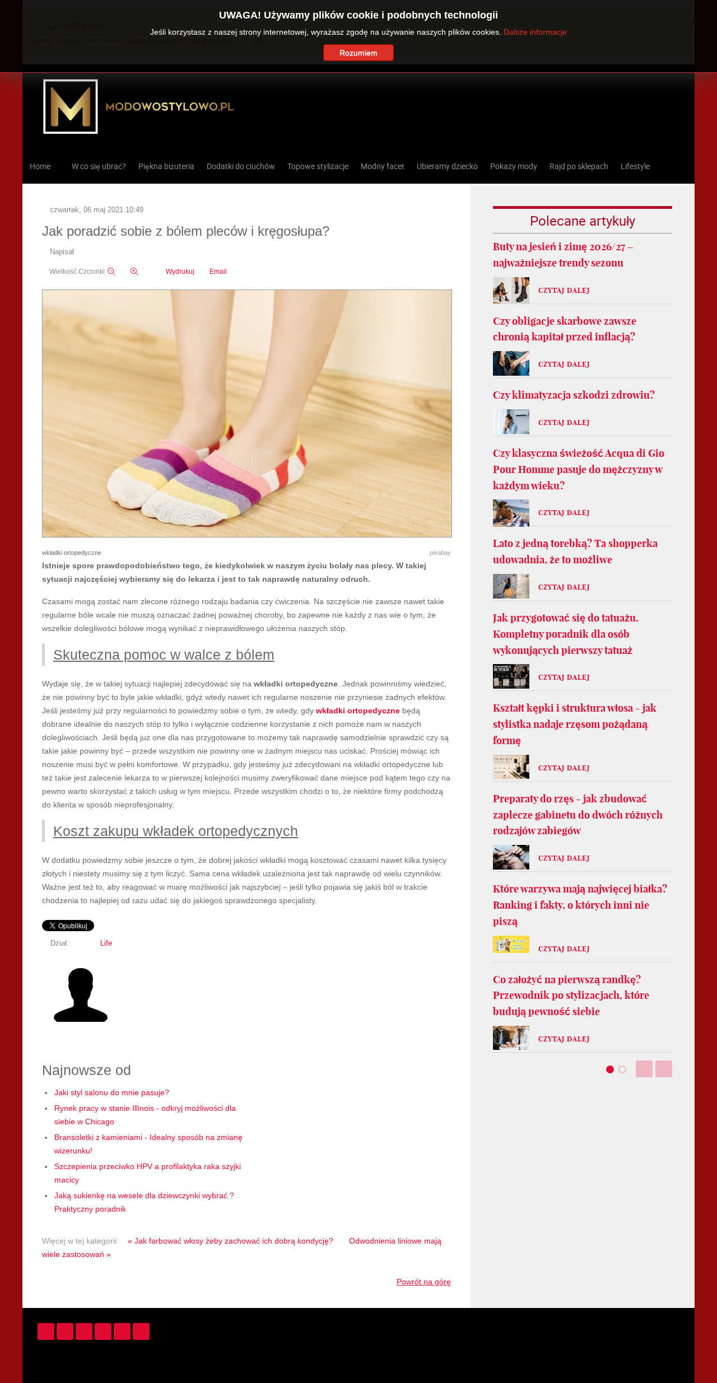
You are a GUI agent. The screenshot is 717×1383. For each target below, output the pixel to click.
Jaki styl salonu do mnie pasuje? (111, 1092)
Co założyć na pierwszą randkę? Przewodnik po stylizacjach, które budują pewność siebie (571, 995)
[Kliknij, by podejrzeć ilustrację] (247, 414)
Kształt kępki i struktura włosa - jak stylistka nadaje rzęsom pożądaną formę (575, 724)
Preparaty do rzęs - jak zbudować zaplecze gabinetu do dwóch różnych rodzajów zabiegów (578, 815)
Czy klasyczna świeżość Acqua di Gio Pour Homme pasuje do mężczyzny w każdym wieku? (578, 469)
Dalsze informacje (535, 31)
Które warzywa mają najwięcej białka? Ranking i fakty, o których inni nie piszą (580, 905)
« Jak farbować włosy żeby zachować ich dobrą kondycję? (230, 1240)
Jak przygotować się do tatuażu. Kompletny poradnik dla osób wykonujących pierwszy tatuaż (566, 634)
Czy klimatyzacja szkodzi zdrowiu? (574, 395)
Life (106, 943)
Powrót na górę (424, 1281)
